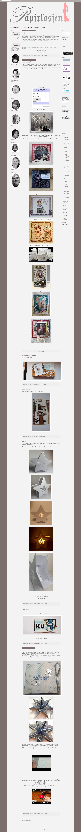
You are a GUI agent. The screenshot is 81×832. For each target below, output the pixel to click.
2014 (64, 219)
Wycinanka (31, 745)
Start (11, 27)
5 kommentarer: (37, 643)
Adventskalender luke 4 (66, 192)
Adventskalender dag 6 (66, 188)
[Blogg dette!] (43, 55)
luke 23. (24, 650)
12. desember (66, 175)
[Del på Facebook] (45, 55)
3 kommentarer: (36, 436)
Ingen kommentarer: (37, 384)
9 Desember (66, 182)
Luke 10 (65, 181)
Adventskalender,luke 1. (66, 198)
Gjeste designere (36, 27)
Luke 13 (65, 174)
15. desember (66, 162)
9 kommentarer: (37, 813)
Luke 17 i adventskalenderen (66, 156)
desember (66, 136)
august (65, 204)
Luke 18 (65, 154)
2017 (64, 215)
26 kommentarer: (37, 55)
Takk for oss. (25, 33)
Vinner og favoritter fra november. (66, 179)
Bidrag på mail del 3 (27, 357)
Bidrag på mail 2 (26, 389)
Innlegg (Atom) (28, 820)
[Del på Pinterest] (46, 55)
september (66, 202)
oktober (65, 201)
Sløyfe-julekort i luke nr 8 (66, 184)
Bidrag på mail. (25, 609)
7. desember (66, 186)
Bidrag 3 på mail (66, 167)
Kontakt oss (43, 27)
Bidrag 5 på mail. (66, 164)
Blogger (44, 829)
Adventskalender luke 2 (66, 195)
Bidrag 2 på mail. (66, 169)
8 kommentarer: (37, 603)
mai (65, 208)
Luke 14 (65, 172)
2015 (64, 218)
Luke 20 (65, 151)
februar (65, 212)
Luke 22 (65, 148)
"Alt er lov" (50, 747)
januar (65, 213)
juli (64, 205)
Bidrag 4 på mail (66, 166)
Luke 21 (65, 150)
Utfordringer (30, 27)
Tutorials (25, 27)
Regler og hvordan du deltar (18, 27)
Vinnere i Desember (26, 62)
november (66, 199)
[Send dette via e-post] (42, 55)
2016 (64, 216)
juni (65, 206)
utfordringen (52, 592)
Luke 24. (24, 441)
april (65, 209)
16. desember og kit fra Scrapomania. (66, 160)
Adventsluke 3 (66, 193)
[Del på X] (44, 55)
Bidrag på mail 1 (66, 171)
